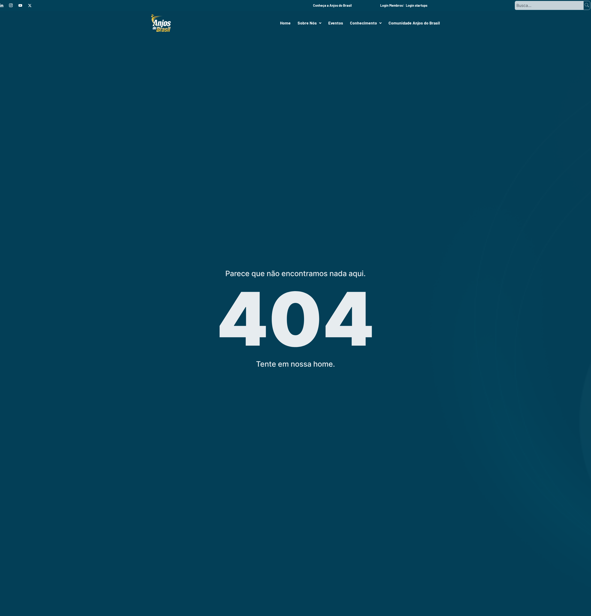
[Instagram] (10, 5)
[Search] (586, 5)
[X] (29, 5)
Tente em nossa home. (295, 363)
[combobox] (549, 5)
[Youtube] (20, 5)
